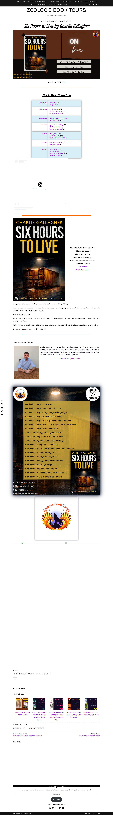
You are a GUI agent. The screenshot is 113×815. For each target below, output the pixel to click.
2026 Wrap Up (66, 21)
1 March (44, 125)
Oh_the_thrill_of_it (55, 111)
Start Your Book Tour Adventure (34, 1)
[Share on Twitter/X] (22, 725)
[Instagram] (89, 4)
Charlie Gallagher (23, 728)
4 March (44, 149)
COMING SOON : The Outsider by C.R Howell (91, 713)
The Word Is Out (54, 120)
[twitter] (50, 808)
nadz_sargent (54, 149)
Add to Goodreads (82, 270)
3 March (44, 142)
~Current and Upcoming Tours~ (85, 1)
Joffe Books (38, 728)
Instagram (70, 359)
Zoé (43, 21)
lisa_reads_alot (54, 145)
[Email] (96, 4)
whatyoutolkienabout (56, 113)
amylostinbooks (54, 136)
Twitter (77, 359)
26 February (43, 102)
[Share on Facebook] (20, 725)
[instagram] (53, 808)
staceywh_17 (54, 134)
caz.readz (52, 102)
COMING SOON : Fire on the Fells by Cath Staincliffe (74, 714)
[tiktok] (60, 808)
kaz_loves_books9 (55, 129)
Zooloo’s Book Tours (56, 10)
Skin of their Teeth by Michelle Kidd (22, 713)
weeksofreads (54, 109)
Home (18, 1)
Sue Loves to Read (55, 155)
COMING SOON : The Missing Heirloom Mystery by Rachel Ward (56, 716)
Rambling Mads (54, 151)
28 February (43, 118)
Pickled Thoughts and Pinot (58, 138)
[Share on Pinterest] (25, 725)
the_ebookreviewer (56, 142)
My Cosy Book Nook (56, 127)
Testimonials (67, 1)
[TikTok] (91, 4)
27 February (43, 109)
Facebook (62, 359)
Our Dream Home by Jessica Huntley (27, 735)
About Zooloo (54, 1)
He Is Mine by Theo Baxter (89, 735)
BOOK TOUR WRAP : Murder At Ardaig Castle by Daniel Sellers (39, 716)
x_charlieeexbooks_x (56, 125)
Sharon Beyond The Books (58, 118)
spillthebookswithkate (56, 153)
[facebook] (57, 808)
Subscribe (56, 799)
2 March (44, 134)
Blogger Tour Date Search (58, 4)
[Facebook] (94, 4)
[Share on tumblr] (27, 725)
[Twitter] (87, 4)
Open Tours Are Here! (38, 4)
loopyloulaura (53, 105)
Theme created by (92, 813)
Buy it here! (83, 267)
